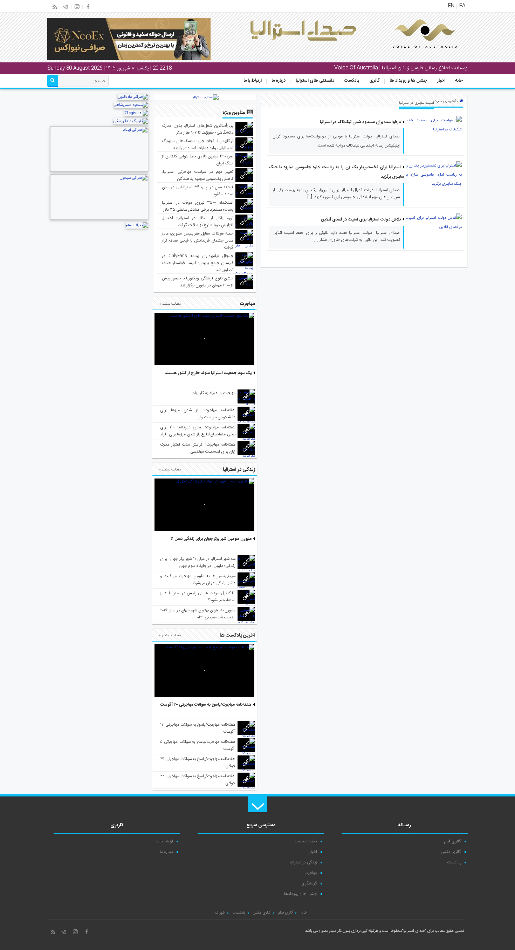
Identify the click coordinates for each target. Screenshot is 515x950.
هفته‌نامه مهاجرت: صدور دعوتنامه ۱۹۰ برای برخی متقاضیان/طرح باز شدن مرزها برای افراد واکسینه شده (197, 434)
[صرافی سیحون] (99, 219)
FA (462, 6)
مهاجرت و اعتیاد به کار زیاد (214, 392)
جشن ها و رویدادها (300, 893)
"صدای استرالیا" (414, 931)
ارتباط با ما (252, 80)
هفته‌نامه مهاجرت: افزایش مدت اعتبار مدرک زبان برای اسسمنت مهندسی (197, 448)
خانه (459, 80)
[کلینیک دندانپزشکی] (131, 121)
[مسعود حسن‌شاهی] (131, 105)
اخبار (441, 80)
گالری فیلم (452, 841)
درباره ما (279, 80)
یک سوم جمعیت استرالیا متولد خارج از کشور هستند (208, 372)
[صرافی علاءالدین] (133, 97)
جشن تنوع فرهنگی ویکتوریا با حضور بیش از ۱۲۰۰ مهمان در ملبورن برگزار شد (198, 282)
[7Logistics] (136, 113)
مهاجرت (310, 872)
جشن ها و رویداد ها (408, 80)
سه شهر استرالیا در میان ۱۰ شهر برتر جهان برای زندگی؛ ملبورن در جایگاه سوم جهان (197, 562)
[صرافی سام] (137, 225)
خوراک (220, 913)
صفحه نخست (305, 841)
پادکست (351, 80)
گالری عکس (451, 851)
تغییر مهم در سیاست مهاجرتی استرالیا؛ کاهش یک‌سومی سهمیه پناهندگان (198, 175)
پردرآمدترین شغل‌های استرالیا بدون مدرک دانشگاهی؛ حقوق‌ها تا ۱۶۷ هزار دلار (198, 129)
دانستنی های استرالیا (315, 80)
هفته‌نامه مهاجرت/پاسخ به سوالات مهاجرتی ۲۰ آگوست (206, 704)
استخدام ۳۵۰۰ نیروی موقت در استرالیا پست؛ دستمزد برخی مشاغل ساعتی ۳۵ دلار (198, 206)
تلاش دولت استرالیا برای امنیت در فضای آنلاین (361, 219)
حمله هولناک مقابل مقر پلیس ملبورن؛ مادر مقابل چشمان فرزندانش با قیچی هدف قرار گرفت (198, 240)
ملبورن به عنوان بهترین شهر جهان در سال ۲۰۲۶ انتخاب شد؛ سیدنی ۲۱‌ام (197, 614)
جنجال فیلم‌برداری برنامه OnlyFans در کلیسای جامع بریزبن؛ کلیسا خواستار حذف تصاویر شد (198, 262)
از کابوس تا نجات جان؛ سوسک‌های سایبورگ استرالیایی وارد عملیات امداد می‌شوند (198, 144)
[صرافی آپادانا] (99, 171)
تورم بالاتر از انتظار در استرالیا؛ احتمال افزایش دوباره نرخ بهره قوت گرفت (198, 222)
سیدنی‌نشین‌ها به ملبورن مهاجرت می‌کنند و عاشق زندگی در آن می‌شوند (197, 579)
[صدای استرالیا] (415, 53)
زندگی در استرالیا (303, 862)
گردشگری (309, 883)
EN (451, 6)
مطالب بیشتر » (170, 304)
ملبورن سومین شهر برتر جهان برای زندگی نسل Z (211, 538)
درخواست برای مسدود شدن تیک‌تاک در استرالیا (360, 121)
